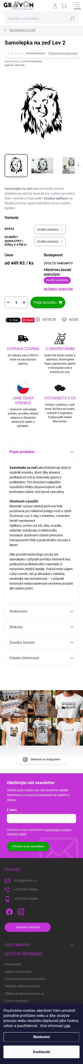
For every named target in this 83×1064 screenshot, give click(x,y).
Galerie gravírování (18, 971)
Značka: (14, 65)
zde (67, 1026)
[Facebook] (9, 911)
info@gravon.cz (25, 880)
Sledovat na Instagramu (46, 759)
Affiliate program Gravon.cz (24, 993)
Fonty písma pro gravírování (25, 979)
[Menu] (77, 6)
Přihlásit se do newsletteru (28, 846)
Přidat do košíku (44, 302)
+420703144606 (26, 889)
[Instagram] (20, 911)
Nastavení (41, 1037)
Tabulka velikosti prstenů (22, 986)
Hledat (72, 18)
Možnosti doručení (58, 289)
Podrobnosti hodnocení (63, 53)
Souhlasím (41, 1052)
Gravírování (13, 964)
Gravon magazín (16, 1001)
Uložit (30, 320)
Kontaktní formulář (28, 927)
